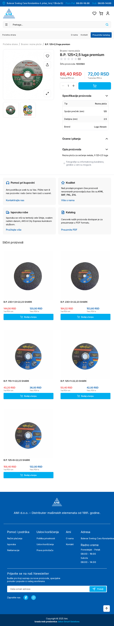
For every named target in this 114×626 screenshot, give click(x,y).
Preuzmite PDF (69, 229)
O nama (74, 35)
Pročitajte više (13, 229)
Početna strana (9, 35)
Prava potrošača (45, 550)
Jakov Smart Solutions (69, 621)
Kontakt (84, 35)
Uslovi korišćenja (45, 544)
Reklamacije (13, 550)
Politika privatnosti (46, 538)
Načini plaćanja (14, 538)
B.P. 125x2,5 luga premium (57, 44)
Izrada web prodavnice (46, 621)
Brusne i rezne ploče (31, 44)
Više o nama (68, 200)
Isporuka (11, 544)
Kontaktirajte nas (15, 200)
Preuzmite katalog (101, 35)
